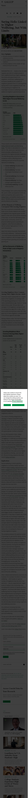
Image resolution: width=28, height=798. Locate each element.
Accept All (7, 405)
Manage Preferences (18, 405)
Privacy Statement (17, 401)
